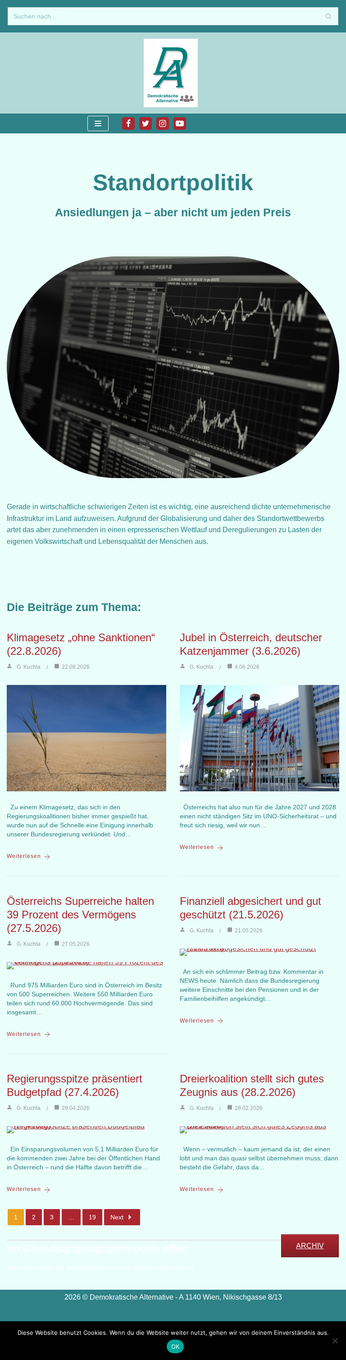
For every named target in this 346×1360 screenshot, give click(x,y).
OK (175, 1346)
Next (116, 1217)
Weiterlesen (24, 856)
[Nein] (334, 1340)
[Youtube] (179, 123)
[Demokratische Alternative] (173, 73)
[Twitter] (145, 123)
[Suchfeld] (328, 16)
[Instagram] (162, 123)
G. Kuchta (29, 667)
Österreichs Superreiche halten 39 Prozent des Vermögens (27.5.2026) (80, 914)
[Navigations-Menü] (98, 123)
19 (92, 1217)
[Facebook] (128, 123)
